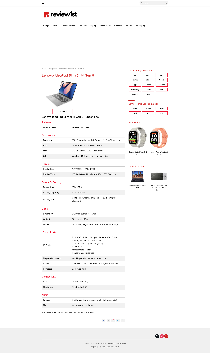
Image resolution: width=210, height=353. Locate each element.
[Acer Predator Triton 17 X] (137, 176)
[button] (165, 3)
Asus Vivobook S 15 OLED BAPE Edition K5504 (159, 187)
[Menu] (43, 3)
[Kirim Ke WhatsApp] (123, 320)
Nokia (161, 80)
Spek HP (128, 26)
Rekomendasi (105, 26)
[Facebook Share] (103, 320)
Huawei (135, 80)
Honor (161, 75)
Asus (148, 75)
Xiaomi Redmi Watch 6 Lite (138, 153)
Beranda (45, 68)
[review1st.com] (60, 14)
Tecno (148, 90)
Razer (148, 85)
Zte (148, 94)
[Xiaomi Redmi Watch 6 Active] (159, 137)
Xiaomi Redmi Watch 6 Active (159, 153)
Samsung (135, 90)
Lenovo (162, 113)
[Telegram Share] (118, 320)
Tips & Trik (83, 26)
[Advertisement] (105, 47)
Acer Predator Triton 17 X (137, 186)
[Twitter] (157, 336)
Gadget (46, 26)
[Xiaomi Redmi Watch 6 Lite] (137, 137)
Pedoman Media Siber (117, 343)
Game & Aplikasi (68, 26)
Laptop (93, 26)
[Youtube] (166, 336)
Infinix (148, 80)
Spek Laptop (140, 26)
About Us (88, 343)
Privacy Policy (100, 343)
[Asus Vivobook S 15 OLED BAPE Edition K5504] (159, 176)
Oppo (135, 85)
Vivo (161, 90)
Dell (135, 113)
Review (55, 26)
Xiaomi (135, 94)
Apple (135, 75)
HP (148, 113)
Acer (135, 108)
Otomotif (118, 26)
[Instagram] (162, 336)
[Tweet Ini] (108, 320)
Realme (161, 85)
